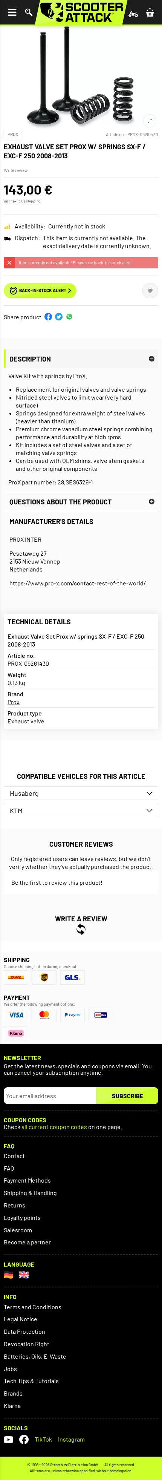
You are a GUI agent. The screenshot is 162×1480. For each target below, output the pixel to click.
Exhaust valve (26, 721)
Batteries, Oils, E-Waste (35, 1356)
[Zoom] (149, 120)
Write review (16, 170)
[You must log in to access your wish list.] (150, 290)
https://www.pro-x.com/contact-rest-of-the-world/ (77, 583)
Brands (13, 1393)
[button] (48, 316)
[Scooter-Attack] (81, 12)
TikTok (43, 1439)
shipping (33, 201)
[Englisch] (24, 1275)
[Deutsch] (8, 1275)
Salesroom (18, 1229)
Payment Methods (27, 1180)
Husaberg (24, 793)
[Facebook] (24, 1439)
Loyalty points (22, 1217)
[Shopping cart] (150, 12)
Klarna (12, 1405)
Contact (14, 1155)
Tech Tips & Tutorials (31, 1380)
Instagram (71, 1439)
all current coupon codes (54, 1127)
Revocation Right (26, 1343)
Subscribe (127, 1095)
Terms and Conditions (32, 1306)
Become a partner (27, 1242)
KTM (16, 810)
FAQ (9, 1168)
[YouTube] (8, 1439)
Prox (13, 134)
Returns (14, 1205)
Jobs (10, 1368)
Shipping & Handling (30, 1192)
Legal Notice (20, 1318)
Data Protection (24, 1331)
